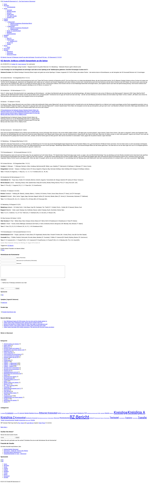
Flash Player (42, 423)
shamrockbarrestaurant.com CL (12, 388)
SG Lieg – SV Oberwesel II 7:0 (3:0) (52, 57)
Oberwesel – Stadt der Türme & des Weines (16, 450)
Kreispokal (20, 417)
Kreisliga (120, 412)
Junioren (102, 413)
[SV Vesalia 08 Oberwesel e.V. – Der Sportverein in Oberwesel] (18, 1)
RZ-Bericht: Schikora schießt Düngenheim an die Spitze (24, 61)
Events (6, 358)
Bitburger (36, 413)
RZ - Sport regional (21, 64)
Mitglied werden (11, 11)
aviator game (7, 345)
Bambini (27, 413)
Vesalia (6, 399)
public (5, 381)
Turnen (6, 37)
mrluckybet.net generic (10, 376)
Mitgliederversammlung (43, 418)
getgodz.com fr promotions (11, 367)
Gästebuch (10, 51)
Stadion (6, 19)
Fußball (6, 20)
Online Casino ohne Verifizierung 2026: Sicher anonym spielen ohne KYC (23, 322)
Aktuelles (6, 5)
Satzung (9, 13)
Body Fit (9, 38)
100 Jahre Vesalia (12, 16)
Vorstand (9, 10)
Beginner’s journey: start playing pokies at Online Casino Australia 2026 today (25, 325)
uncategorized (8, 396)
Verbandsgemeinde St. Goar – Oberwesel (15, 453)
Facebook (67, 413)
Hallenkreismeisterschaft (92, 413)
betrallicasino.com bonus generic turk (14, 350)
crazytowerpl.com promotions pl (13, 354)
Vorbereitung (22, 420)
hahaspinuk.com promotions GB (12, 373)
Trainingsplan (135, 418)
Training (128, 418)
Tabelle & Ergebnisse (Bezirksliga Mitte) (21, 23)
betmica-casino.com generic (11, 348)
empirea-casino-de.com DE (11, 357)
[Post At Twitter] (2, 250)
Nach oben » (4, 427)
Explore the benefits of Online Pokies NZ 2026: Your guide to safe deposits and (25, 324)
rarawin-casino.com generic (11, 382)
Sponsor (102, 418)
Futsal (71, 413)
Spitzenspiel (97, 418)
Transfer (142, 417)
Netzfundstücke (8, 378)
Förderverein (10, 14)
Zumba (9, 44)
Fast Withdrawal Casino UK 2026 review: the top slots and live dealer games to (25, 321)
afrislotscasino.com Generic (11, 344)
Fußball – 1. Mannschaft (10, 363)
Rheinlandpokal (64, 418)
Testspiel (114, 417)
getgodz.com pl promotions (11, 369)
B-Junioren (21, 413)
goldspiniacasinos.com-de (11, 372)
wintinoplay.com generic (10, 400)
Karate (5, 45)
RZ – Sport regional (9, 385)
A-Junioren (9, 413)
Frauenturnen (10, 39)
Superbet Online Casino (10, 393)
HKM (99, 413)
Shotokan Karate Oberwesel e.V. (12, 452)
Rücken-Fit (10, 42)
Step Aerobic (7, 391)
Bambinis (9, 32)
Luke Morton (30, 423)
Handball (6, 35)
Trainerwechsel (122, 418)
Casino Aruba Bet (8, 353)
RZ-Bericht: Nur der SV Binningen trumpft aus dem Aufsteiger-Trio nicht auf (21, 57)
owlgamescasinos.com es (11, 379)
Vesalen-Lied (10, 17)
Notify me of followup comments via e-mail (14, 282)
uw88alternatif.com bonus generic (13, 397)
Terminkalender (11, 7)
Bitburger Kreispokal (48, 413)
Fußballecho (80, 413)
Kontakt (6, 50)
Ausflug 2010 (13, 41)
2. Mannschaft (11, 26)
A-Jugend (3, 413)
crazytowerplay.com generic (11, 356)
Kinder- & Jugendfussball (14, 31)
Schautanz (7, 387)
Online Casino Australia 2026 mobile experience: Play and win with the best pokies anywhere (29, 327)
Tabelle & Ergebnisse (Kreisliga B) (19, 28)
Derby (59, 413)
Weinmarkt (28, 420)
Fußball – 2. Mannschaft (10, 364)
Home (5, 4)
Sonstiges (6, 390)
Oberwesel (56, 418)
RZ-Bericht (11, 245)
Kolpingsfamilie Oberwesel (11, 449)
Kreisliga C (8, 417)
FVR (85, 413)
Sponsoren (7, 48)
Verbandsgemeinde (9, 420)
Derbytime (63, 413)
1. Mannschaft (11, 22)
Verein (5, 8)
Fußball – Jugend (8, 366)
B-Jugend (15, 413)
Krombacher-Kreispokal (31, 418)
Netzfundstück (51, 418)
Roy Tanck (21, 423)
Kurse (8, 47)
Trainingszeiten (14, 25)
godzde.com (7, 370)
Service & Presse (11, 54)
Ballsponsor (7, 347)
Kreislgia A (111, 413)
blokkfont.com (8, 351)
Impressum (10, 53)
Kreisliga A (136, 412)
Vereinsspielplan (11, 34)
